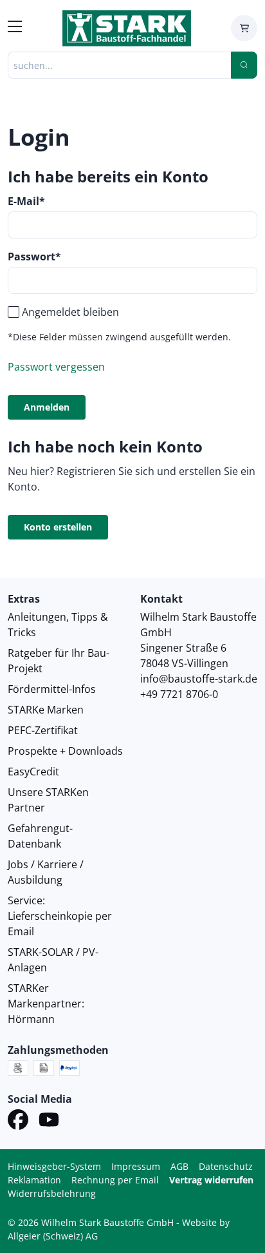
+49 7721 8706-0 (179, 694)
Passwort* (34, 256)
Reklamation (34, 1180)
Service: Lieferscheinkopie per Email (60, 915)
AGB (179, 1166)
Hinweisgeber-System (54, 1166)
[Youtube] (49, 1121)
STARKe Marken (46, 710)
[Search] (244, 65)
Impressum (135, 1166)
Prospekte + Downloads (65, 751)
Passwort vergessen (56, 367)
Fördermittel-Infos (52, 689)
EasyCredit (33, 771)
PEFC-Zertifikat (43, 730)
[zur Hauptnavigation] (15, 28)
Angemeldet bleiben (70, 312)
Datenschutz (226, 1166)
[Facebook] (18, 1121)
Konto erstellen (58, 527)
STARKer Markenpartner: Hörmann (46, 1003)
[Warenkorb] (244, 28)
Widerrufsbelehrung (52, 1193)
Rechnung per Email (115, 1180)
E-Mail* (26, 201)
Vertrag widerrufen (211, 1180)
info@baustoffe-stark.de (198, 679)
